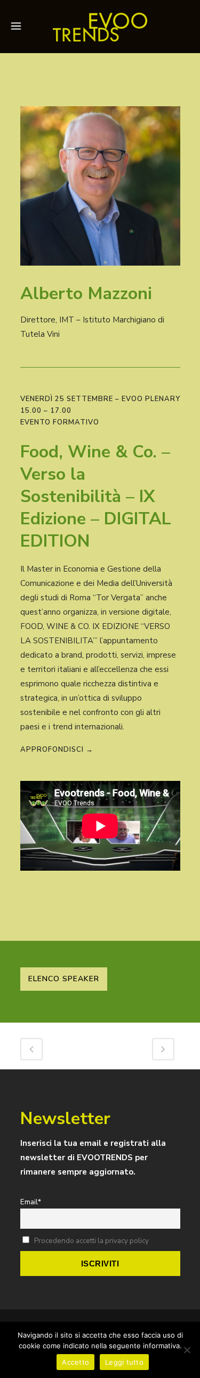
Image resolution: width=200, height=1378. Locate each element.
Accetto (75, 1362)
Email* (30, 1202)
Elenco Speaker (63, 979)
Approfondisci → (56, 749)
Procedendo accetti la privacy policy (91, 1241)
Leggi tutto (124, 1362)
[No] (186, 1350)
